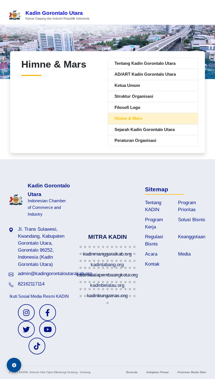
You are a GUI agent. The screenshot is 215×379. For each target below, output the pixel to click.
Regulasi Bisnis (154, 240)
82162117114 (31, 284)
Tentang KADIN (153, 206)
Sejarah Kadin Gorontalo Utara (144, 129)
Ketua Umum (127, 85)
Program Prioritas (187, 206)
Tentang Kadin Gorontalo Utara (145, 63)
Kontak (152, 264)
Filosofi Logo (127, 107)
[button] (81, 247)
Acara (151, 254)
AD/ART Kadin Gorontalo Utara (145, 74)
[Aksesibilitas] (14, 365)
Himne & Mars (128, 118)
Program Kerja (154, 223)
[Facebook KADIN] (47, 312)
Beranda (131, 372)
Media (184, 254)
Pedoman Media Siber (191, 372)
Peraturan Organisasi (135, 140)
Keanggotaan (191, 236)
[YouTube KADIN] (47, 329)
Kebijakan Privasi (157, 372)
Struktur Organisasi (133, 96)
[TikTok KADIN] (37, 346)
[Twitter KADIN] (26, 329)
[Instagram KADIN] (26, 312)
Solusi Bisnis (191, 219)
